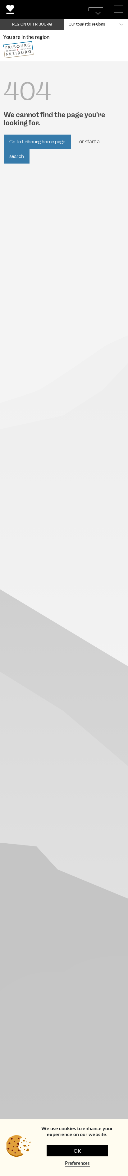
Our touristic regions (87, 24)
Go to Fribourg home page (37, 142)
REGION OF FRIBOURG (32, 24)
